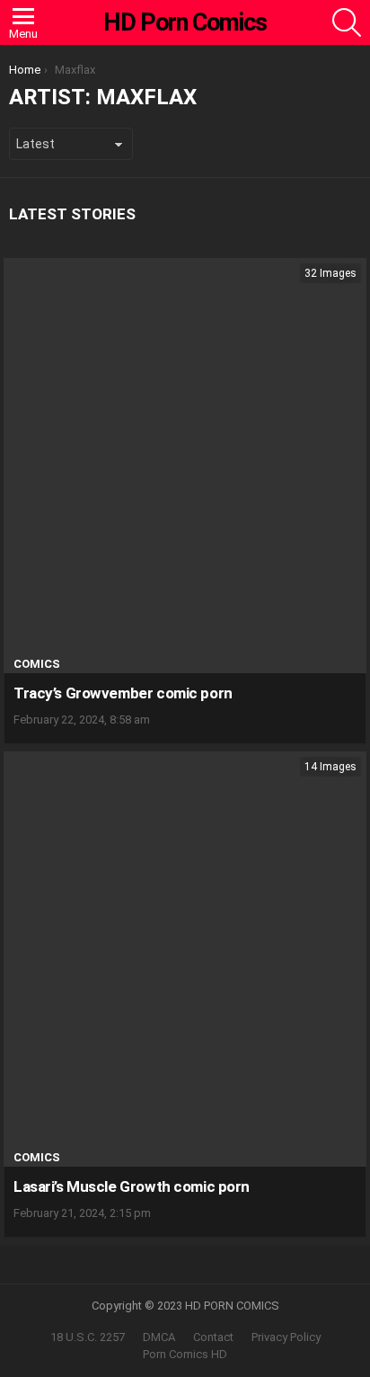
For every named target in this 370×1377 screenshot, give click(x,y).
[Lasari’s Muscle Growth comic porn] (185, 959)
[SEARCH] (346, 22)
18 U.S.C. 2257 (87, 1337)
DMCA (159, 1337)
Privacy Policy (286, 1337)
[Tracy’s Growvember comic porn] (185, 465)
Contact (213, 1337)
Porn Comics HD (185, 1354)
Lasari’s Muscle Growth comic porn (131, 1186)
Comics (36, 664)
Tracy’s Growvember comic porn (123, 693)
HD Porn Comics (185, 22)
